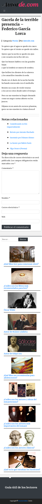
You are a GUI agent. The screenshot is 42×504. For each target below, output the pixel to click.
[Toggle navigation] (4, 11)
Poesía (15, 41)
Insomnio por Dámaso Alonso (22, 138)
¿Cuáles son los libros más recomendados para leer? (16, 287)
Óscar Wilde (9, 310)
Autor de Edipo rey (13, 353)
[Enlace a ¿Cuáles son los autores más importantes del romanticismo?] (22, 413)
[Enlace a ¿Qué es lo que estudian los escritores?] (22, 459)
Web (3, 217)
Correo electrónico (11, 207)
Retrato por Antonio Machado (22, 132)
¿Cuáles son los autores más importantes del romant (17, 424)
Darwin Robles (23, 501)
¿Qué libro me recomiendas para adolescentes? (19, 376)
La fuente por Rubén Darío (20, 143)
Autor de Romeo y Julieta (15, 332)
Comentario (7, 168)
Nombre (6, 198)
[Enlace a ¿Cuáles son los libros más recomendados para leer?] (22, 275)
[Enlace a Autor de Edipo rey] (22, 343)
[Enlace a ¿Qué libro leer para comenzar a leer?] (22, 253)
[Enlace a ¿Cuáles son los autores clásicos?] (22, 437)
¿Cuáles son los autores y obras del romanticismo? (20, 400)
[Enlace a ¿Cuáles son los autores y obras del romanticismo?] (22, 389)
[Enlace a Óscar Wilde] (22, 299)
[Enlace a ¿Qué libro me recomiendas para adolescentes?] (22, 365)
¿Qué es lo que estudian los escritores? (22, 469)
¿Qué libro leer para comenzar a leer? (21, 264)
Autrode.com (28, 41)
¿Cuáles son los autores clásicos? (19, 448)
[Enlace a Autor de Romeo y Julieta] (22, 321)
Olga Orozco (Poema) (18, 149)
